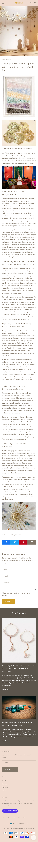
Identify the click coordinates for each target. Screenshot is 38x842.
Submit (8, 601)
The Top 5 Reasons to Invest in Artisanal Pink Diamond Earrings (18, 668)
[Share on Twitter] (15, 542)
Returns (4, 791)
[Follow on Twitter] (8, 818)
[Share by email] (32, 542)
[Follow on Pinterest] (19, 818)
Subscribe (10, 769)
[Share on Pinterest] (23, 542)
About (4, 780)
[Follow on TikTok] (24, 818)
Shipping (5, 787)
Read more (5, 689)
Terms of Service (27, 560)
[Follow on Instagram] (14, 818)
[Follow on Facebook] (3, 818)
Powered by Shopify (26, 828)
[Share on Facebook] (6, 542)
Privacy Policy (13, 560)
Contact (4, 784)
